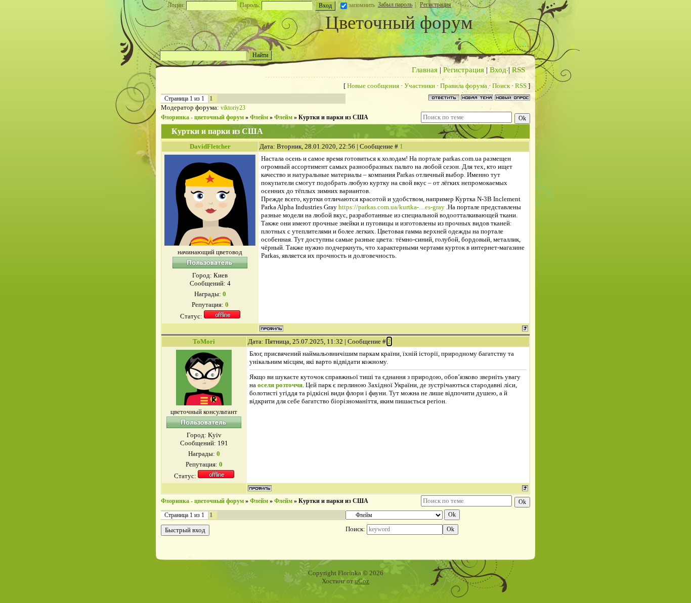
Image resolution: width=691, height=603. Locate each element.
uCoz (362, 581)
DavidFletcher (210, 146)
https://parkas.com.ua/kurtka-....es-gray (391, 207)
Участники (419, 85)
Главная (425, 70)
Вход (498, 70)
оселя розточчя (280, 385)
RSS (518, 70)
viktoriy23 (233, 107)
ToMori (204, 341)
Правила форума (463, 85)
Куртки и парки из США (333, 117)
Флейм (259, 117)
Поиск (501, 85)
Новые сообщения (373, 85)
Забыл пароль (395, 4)
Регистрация (435, 4)
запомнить (362, 5)
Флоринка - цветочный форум (202, 117)
